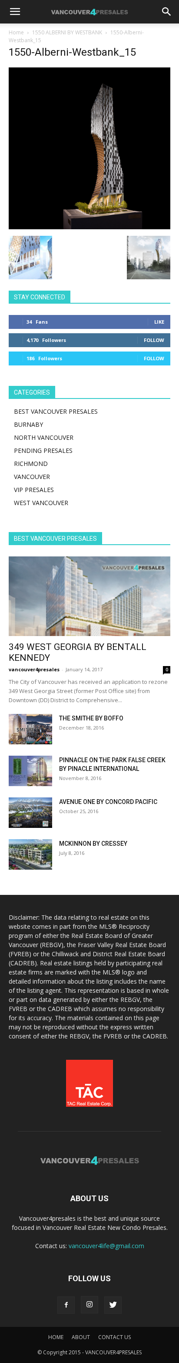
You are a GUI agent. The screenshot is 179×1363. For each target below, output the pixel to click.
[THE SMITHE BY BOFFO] (30, 729)
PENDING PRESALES (43, 450)
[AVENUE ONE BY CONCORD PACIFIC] (30, 812)
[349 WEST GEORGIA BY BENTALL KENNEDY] (89, 596)
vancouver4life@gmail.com (106, 1246)
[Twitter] (113, 1305)
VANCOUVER (32, 476)
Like (159, 321)
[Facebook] (66, 1305)
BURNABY (28, 424)
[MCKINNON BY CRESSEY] (30, 854)
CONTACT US (114, 1337)
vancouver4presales (34, 669)
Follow (154, 340)
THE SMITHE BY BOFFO (91, 718)
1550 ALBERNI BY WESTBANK (67, 32)
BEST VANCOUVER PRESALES (56, 411)
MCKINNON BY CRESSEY (93, 843)
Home (16, 32)
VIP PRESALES (34, 490)
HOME (55, 1337)
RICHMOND (31, 463)
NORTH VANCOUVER (43, 437)
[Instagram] (89, 1304)
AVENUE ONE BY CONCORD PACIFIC (108, 801)
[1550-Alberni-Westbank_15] (89, 227)
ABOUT (81, 1337)
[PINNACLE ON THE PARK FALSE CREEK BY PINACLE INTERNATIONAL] (30, 771)
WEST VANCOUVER (41, 503)
